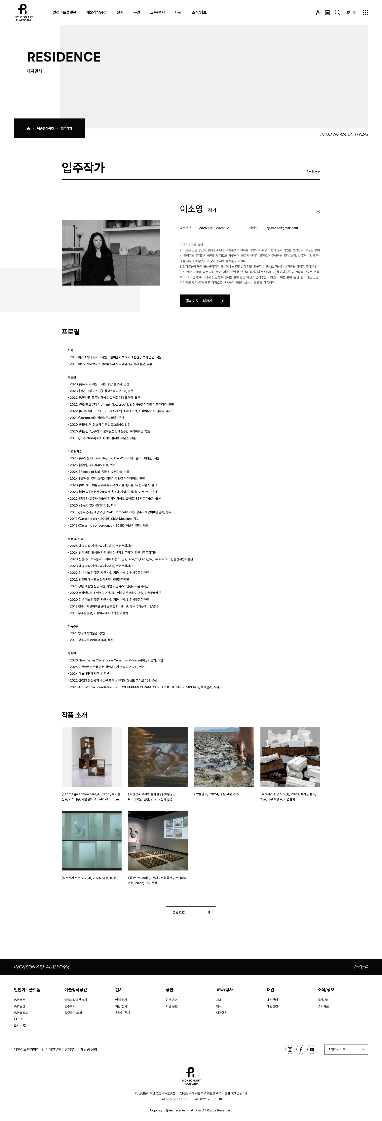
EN (354, 12)
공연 (136, 12)
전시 (120, 12)
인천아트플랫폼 (64, 12)
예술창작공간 (96, 12)
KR (349, 12)
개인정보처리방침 (26, 1049)
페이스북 (300, 1049)
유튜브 (311, 1049)
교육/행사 (157, 12)
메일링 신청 (88, 1049)
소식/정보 (199, 12)
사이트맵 (365, 12)
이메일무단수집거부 (60, 1049)
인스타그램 (290, 1049)
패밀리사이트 (336, 1049)
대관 (178, 12)
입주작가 (66, 128)
